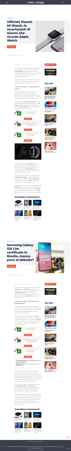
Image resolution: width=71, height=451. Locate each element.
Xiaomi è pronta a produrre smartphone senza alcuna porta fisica (37, 207)
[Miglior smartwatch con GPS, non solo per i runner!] (50, 118)
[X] (25, 64)
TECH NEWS (10, 18)
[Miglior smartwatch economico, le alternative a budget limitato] (50, 132)
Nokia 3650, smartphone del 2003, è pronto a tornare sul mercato (28, 217)
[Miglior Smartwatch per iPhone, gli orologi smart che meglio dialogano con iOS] (50, 91)
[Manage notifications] (68, 448)
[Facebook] (23, 64)
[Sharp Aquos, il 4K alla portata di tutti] (50, 105)
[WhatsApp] (30, 64)
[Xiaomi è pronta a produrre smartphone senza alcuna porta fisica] (37, 203)
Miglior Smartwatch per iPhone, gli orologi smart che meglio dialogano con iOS (50, 97)
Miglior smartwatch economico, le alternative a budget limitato (50, 138)
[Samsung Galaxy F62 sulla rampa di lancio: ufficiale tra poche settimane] (19, 213)
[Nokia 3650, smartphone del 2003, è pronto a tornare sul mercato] (28, 213)
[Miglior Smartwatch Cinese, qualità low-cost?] (50, 146)
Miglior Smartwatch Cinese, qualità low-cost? (50, 152)
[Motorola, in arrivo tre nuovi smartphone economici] (28, 203)
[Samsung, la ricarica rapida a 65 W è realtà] (19, 203)
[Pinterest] (28, 64)
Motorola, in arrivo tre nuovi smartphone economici (27, 207)
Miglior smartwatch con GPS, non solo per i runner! (50, 124)
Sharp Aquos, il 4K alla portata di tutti (50, 111)
